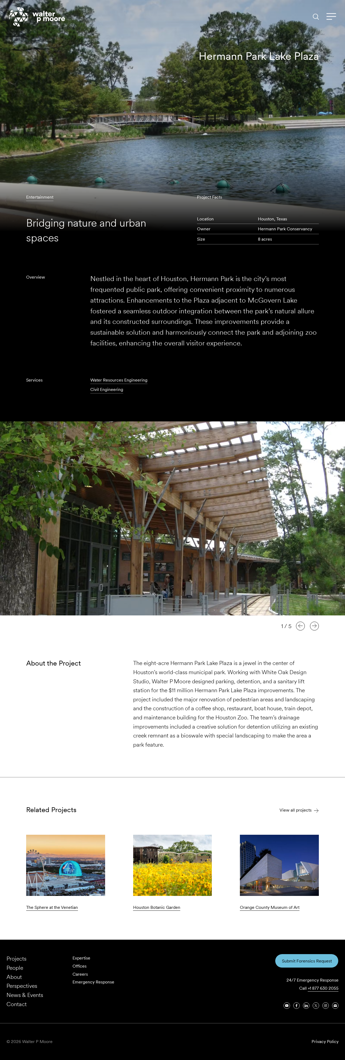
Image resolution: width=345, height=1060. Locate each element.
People (14, 967)
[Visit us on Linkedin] (306, 1005)
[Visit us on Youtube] (287, 1005)
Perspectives (21, 985)
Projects (16, 958)
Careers (80, 974)
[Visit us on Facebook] (296, 1005)
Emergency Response (93, 982)
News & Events (24, 995)
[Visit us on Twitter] (316, 1005)
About (14, 977)
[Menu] (331, 17)
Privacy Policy (325, 1041)
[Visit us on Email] (335, 1005)
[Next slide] (314, 626)
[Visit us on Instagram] (325, 1005)
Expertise (81, 958)
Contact (16, 1004)
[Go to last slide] (300, 626)
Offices (80, 966)
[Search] (316, 16)
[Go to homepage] (37, 16)
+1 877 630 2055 (323, 988)
